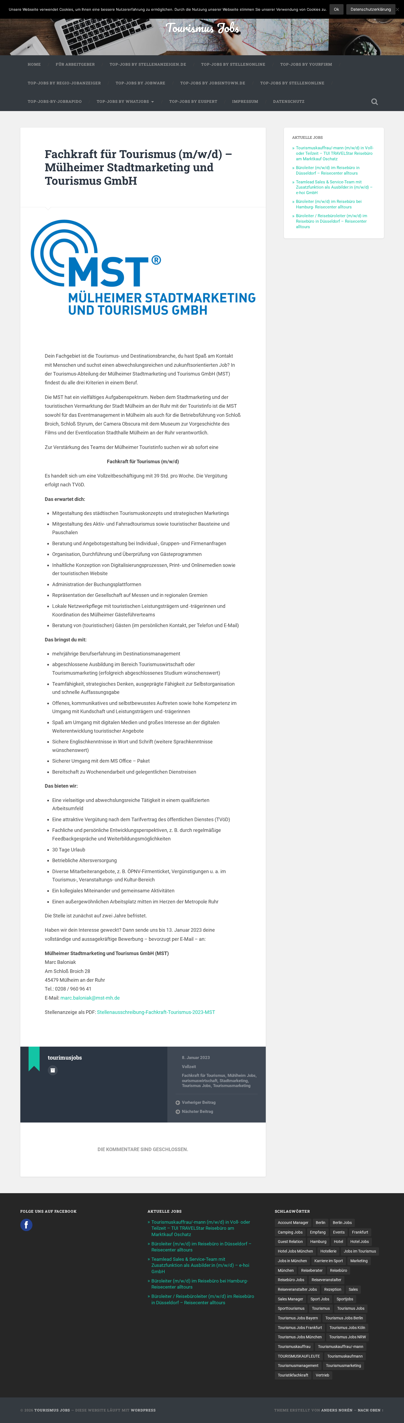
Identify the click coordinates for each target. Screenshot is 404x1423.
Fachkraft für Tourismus (203, 1075)
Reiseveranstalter (326, 1280)
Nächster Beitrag (197, 1111)
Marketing (359, 1261)
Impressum (245, 101)
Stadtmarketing (234, 1080)
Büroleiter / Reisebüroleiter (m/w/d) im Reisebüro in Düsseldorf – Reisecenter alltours (331, 221)
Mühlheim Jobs (242, 1075)
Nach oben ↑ (371, 1410)
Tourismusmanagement (298, 1365)
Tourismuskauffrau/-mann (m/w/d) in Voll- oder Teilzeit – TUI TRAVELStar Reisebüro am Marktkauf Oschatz (334, 153)
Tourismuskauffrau (294, 1346)
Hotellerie (328, 1251)
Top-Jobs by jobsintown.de (212, 83)
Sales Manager (290, 1299)
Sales (353, 1289)
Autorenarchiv (53, 1070)
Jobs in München (292, 1261)
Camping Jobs (290, 1232)
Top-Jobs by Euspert (193, 101)
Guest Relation (290, 1241)
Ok (336, 9)
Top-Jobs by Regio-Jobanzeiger (64, 83)
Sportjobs (345, 1299)
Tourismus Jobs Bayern (298, 1318)
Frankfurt (360, 1232)
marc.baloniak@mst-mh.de (90, 998)
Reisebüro (338, 1270)
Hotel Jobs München (295, 1251)
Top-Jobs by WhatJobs (123, 101)
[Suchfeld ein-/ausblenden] (374, 101)
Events (339, 1232)
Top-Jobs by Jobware (140, 83)
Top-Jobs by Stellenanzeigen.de (148, 64)
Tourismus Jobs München (300, 1337)
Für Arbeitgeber (75, 64)
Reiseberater (312, 1270)
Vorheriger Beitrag (199, 1102)
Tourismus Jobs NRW (347, 1337)
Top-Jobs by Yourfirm (306, 64)
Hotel (338, 1241)
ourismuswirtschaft (199, 1080)
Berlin (320, 1222)
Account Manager (293, 1222)
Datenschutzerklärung (371, 9)
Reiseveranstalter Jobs (297, 1289)
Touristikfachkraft (293, 1375)
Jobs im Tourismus (360, 1251)
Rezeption (332, 1289)
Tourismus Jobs (202, 27)
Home (34, 64)
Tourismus (321, 1308)
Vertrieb (322, 1375)
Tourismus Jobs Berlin (344, 1318)
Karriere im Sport (328, 1261)
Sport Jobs (320, 1299)
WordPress (143, 1410)
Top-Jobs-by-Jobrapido (55, 101)
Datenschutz (289, 101)
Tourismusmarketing (232, 1085)
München (286, 1270)
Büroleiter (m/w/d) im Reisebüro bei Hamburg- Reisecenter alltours (329, 204)
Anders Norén (337, 1410)
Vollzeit (189, 1066)
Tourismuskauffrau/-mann (340, 1346)
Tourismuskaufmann (345, 1356)
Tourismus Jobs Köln (347, 1327)
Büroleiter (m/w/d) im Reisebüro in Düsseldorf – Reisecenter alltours (327, 170)
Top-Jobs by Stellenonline (233, 64)
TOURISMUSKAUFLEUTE (299, 1356)
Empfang (318, 1232)
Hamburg (318, 1241)
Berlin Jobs (342, 1222)
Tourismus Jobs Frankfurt (300, 1327)
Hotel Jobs (359, 1241)
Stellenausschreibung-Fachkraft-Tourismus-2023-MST (156, 1012)
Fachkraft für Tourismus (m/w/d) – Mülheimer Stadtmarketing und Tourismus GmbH (138, 167)
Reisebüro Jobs (291, 1280)
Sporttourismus (291, 1308)
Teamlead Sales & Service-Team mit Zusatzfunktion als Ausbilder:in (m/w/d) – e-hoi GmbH (334, 187)
